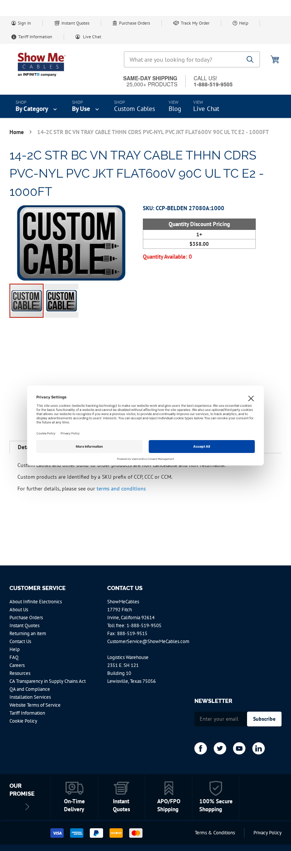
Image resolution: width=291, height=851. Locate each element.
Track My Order (195, 23)
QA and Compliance (29, 689)
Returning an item (27, 633)
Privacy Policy (267, 832)
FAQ (14, 657)
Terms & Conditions (215, 832)
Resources (19, 673)
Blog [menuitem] (175, 109)
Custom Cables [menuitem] (134, 109)
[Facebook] (200, 748)
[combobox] (192, 59)
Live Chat (91, 36)
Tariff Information (35, 36)
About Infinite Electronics (35, 601)
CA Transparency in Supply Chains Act (47, 681)
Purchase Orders (134, 23)
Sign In (24, 23)
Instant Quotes (75, 23)
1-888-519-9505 (144, 625)
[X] (220, 748)
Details (26, 447)
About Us (18, 609)
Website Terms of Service (35, 705)
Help (243, 23)
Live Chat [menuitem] (206, 109)
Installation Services (30, 697)
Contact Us (20, 641)
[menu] (145, 106)
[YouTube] (239, 748)
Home (17, 132)
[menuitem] (36, 106)
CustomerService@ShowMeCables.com (148, 641)
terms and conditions (121, 488)
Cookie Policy (23, 721)
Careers (17, 665)
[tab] (26, 447)
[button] (61, 301)
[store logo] (41, 64)
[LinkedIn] (258, 748)
